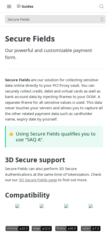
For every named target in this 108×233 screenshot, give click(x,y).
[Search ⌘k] (101, 6)
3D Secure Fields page (38, 179)
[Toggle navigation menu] (9, 6)
